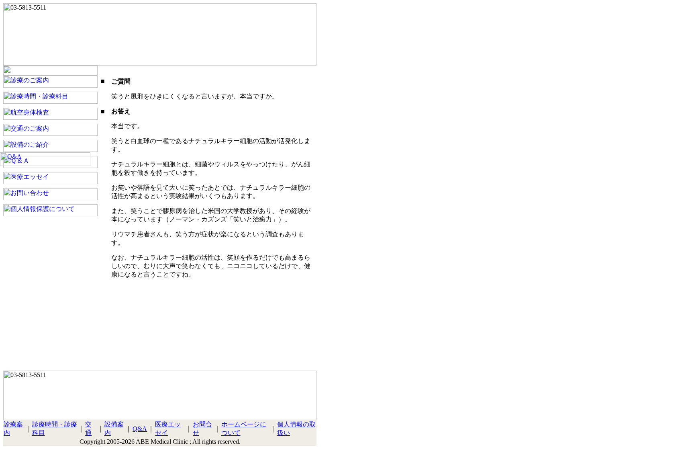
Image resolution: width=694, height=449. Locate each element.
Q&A (140, 428)
